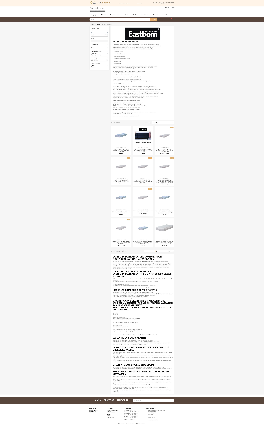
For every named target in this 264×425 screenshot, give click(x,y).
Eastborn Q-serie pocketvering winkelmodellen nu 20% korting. (121, 180)
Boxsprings (94, 15)
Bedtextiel (155, 15)
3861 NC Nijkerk (152, 413)
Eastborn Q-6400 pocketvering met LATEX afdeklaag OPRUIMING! (143, 211)
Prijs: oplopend (163, 123)
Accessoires (165, 15)
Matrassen (103, 15)
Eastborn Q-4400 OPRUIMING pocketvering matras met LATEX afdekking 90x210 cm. (142, 181)
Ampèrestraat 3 (152, 411)
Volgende (171, 251)
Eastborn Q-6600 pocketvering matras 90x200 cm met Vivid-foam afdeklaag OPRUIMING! (121, 242)
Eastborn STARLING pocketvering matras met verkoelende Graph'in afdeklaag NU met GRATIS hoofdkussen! (142, 242)
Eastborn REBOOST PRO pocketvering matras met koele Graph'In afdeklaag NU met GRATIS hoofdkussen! (164, 242)
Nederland (150, 414)
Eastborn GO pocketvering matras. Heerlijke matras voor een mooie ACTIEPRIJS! (121, 150)
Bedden (126, 15)
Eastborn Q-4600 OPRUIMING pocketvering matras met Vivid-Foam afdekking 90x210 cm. (164, 150)
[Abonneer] (172, 400)
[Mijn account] (174, 20)
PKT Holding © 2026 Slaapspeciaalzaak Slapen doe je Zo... (132, 423)
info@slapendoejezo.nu (153, 420)
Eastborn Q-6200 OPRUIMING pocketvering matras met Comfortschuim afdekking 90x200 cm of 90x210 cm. (164, 181)
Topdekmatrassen (115, 15)
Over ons (167, 7)
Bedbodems (135, 15)
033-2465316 (151, 417)
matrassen (144, 261)
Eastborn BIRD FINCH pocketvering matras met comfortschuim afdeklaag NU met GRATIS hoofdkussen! (121, 212)
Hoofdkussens (145, 15)
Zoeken (154, 19)
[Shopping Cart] (171, 20)
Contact (173, 7)
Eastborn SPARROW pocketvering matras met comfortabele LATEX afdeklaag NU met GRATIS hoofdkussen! (164, 212)
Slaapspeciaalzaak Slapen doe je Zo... (156, 410)
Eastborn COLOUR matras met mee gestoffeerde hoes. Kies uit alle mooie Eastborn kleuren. (143, 150)
